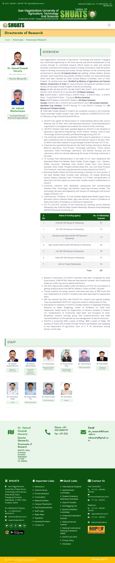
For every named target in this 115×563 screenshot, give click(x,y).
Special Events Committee (67, 491)
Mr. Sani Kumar (66, 398)
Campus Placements (43, 504)
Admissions (39, 486)
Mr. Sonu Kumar (102, 366)
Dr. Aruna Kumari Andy (66, 367)
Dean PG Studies (69, 502)
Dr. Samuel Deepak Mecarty (18, 70)
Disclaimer (66, 544)
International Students (71, 486)
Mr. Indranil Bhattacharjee (17, 110)
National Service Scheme (68, 523)
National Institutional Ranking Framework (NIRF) (70, 531)
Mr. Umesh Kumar (48, 398)
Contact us (39, 525)
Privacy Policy (68, 540)
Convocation (40, 497)
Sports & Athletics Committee (68, 510)
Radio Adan (39, 514)
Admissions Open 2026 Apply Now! (98, 1)
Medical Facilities (42, 500)
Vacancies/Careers (42, 521)
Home (7, 40)
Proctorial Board (42, 493)
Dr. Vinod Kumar (48, 366)
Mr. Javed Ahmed (84, 365)
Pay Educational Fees (43, 507)
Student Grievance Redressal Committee (69, 497)
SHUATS (10, 560)
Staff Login (39, 511)
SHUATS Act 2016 (69, 537)
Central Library (41, 490)
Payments (39, 518)
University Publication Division (70, 517)
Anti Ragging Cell (69, 506)
